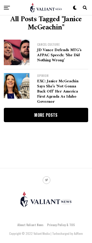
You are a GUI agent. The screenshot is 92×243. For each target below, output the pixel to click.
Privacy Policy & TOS (61, 225)
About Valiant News (30, 225)
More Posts (45, 115)
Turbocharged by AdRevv (67, 233)
